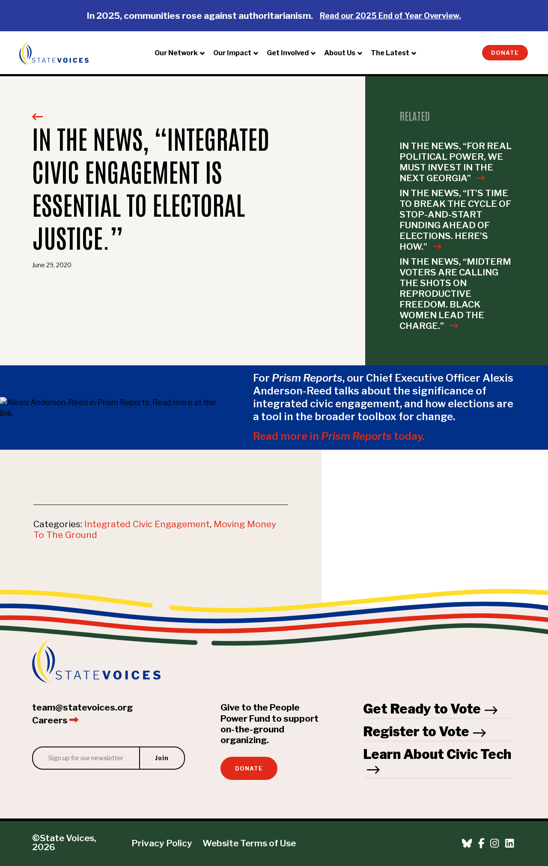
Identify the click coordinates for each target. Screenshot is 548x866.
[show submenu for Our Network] (205, 52)
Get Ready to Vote (422, 709)
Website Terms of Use (249, 843)
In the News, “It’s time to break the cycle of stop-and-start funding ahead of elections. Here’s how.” (455, 220)
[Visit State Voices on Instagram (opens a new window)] (494, 843)
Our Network (176, 53)
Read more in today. (338, 436)
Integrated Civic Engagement (147, 524)
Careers (50, 720)
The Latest (390, 53)
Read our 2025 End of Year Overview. (390, 15)
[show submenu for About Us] (362, 52)
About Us (339, 53)
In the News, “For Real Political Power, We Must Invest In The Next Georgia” (455, 161)
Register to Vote (416, 731)
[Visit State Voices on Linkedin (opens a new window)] (509, 843)
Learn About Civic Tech (437, 754)
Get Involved (288, 53)
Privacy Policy (161, 843)
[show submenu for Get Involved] (315, 52)
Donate (505, 53)
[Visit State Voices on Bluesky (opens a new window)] (467, 843)
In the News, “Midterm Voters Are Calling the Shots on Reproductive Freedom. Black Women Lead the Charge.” (455, 293)
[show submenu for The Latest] (416, 52)
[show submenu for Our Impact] (258, 52)
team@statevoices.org (82, 707)
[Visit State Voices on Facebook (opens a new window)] (481, 843)
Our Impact (232, 53)
